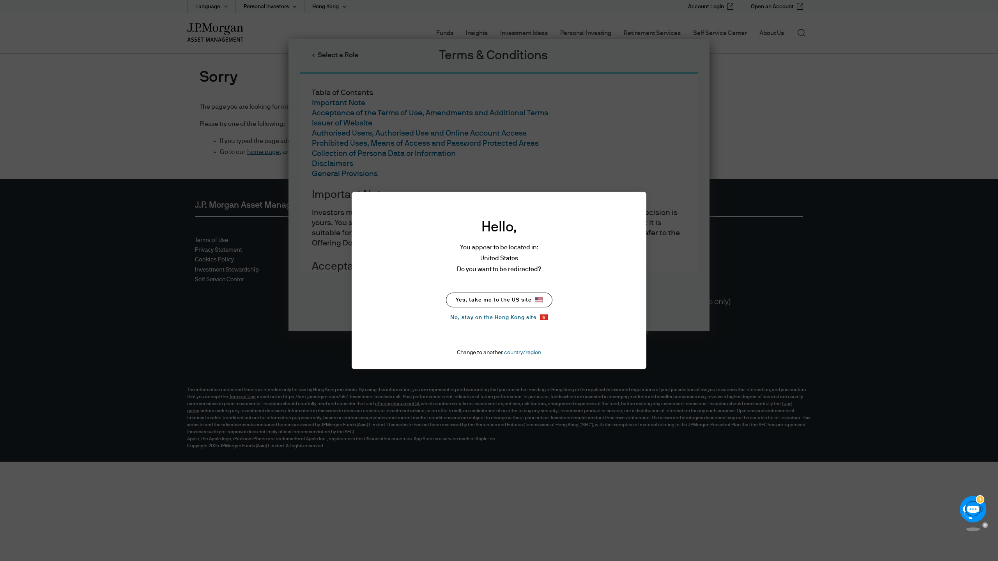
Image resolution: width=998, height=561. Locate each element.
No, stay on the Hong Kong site (493, 317)
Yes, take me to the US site (494, 300)
